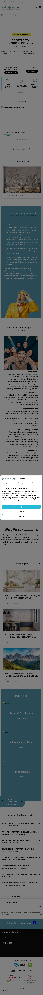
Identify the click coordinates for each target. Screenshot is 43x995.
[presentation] (19, 138)
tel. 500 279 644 (7, 2)
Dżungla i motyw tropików (14, 195)
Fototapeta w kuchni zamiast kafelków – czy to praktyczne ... (20, 635)
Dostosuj (21, 511)
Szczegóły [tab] (21, 483)
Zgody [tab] (8, 483)
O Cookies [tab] (35, 483)
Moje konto (7, 942)
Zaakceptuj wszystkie (21, 507)
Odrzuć (21, 516)
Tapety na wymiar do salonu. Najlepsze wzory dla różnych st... (21, 674)
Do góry (5, 990)
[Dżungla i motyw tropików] (22, 179)
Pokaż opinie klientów (11, 902)
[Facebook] (39, 2)
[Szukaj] (36, 7)
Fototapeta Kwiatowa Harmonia (14, 132)
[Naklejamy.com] (11, 8)
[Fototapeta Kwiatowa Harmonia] (22, 118)
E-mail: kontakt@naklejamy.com (22, 2)
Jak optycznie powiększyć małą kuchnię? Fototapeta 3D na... (21, 596)
